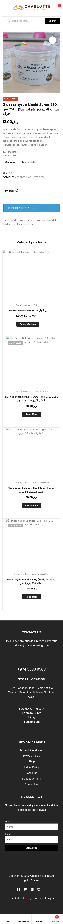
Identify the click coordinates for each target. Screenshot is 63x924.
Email (8, 834)
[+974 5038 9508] (31, 659)
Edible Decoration (40, 391)
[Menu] (3, 7)
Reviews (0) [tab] (10, 191)
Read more (31, 414)
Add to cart (31, 505)
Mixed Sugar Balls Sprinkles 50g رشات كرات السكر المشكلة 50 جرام (31, 489)
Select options (28, 324)
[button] (52, 40)
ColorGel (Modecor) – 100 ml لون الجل (28, 310)
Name (8, 821)
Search (52, 20)
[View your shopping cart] (56, 7)
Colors (37, 305)
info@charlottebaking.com (33, 645)
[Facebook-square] (18, 889)
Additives (20, 177)
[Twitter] (25, 889)
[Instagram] (38, 889)
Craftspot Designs (43, 898)
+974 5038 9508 (31, 669)
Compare (10, 162)
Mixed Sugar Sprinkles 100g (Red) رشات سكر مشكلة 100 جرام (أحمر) (31, 581)
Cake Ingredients (35, 177)
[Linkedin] (32, 889)
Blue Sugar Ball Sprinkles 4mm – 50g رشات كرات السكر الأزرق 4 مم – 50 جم (31, 398)
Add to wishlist (29, 162)
